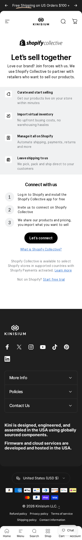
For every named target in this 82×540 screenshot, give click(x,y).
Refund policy (18, 513)
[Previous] (6, 5)
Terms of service (62, 513)
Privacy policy (39, 513)
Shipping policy (27, 520)
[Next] (76, 5)
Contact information (52, 520)
